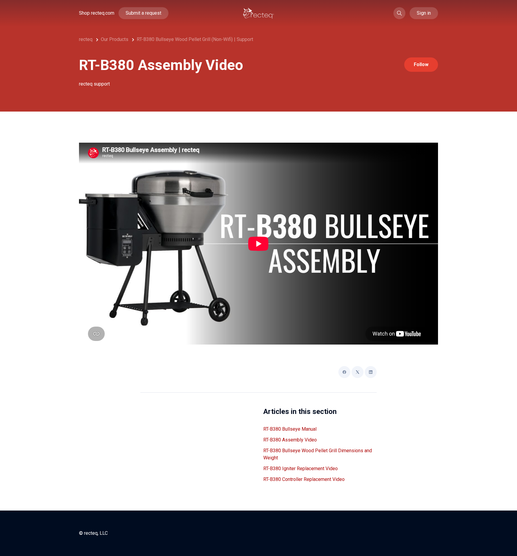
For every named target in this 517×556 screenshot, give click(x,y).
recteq (85, 39)
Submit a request (143, 13)
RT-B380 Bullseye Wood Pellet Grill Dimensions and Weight (317, 454)
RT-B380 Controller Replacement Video (304, 479)
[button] (399, 13)
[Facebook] (344, 372)
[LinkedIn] (371, 372)
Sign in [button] (424, 13)
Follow (421, 64)
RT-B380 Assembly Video (290, 440)
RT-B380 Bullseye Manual (290, 429)
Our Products (114, 39)
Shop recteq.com (96, 13)
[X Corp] (358, 372)
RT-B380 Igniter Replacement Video (300, 468)
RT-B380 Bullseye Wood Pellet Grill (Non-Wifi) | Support (195, 39)
